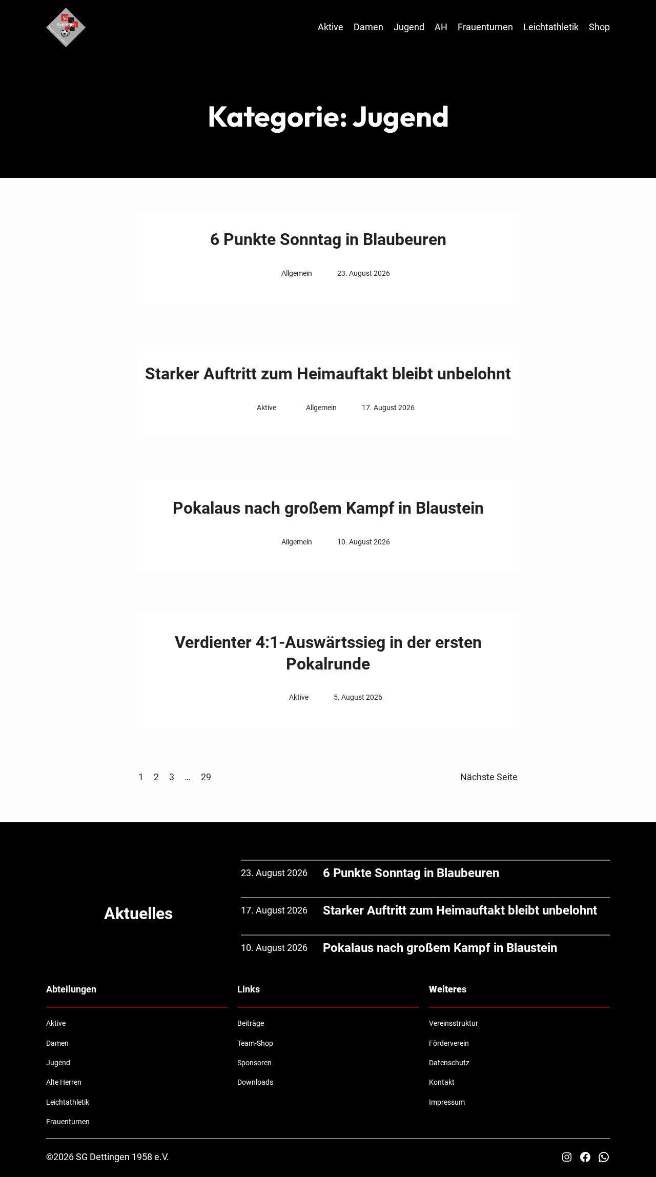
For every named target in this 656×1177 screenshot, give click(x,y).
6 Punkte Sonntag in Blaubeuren (328, 239)
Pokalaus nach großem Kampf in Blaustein (328, 508)
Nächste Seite (489, 777)
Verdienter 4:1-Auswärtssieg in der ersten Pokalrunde (328, 653)
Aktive (266, 407)
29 (206, 777)
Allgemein (296, 273)
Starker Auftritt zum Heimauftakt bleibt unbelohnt (328, 373)
